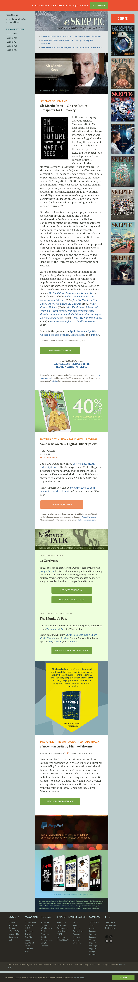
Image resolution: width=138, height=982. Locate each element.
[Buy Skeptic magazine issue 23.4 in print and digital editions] (71, 881)
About (75, 925)
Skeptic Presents (65, 367)
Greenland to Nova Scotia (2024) (62, 931)
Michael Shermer (80, 364)
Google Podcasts (49, 334)
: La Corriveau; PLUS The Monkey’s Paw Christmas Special (71, 47)
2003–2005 (12, 50)
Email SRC (77, 943)
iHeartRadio (77, 334)
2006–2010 (12, 46)
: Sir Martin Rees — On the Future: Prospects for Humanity (72, 36)
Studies (76, 922)
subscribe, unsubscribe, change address (16, 20)
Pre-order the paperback (60, 801)
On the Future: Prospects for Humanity (70, 293)
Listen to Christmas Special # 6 (71, 650)
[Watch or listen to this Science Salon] (71, 73)
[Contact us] (111, 942)
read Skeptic (12, 15)
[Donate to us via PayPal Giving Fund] (71, 832)
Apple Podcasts (78, 331)
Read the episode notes (71, 599)
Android (57, 641)
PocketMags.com (89, 517)
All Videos (81, 367)
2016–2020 (12, 38)
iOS (50, 641)
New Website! (99, 5)
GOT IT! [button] (123, 977)
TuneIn (95, 334)
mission (55, 381)
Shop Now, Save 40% (62, 504)
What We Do (14, 931)
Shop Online (110, 922)
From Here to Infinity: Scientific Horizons (72, 321)
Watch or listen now (60, 350)
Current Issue (30, 922)
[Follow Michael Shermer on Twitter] (111, 938)
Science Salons (62, 364)
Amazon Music (47, 940)
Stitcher (64, 334)
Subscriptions (110, 925)
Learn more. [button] (79, 977)
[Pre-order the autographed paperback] (71, 698)
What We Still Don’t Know (87, 318)
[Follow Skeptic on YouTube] (107, 942)
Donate (123, 19)
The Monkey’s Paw (55, 629)
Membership (14, 934)
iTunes (71, 634)
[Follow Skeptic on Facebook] (107, 938)
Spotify (92, 331)
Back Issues (110, 928)
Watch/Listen (46, 928)
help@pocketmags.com (86, 520)
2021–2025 (12, 33)
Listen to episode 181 (72, 590)
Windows (73, 641)
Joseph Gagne (47, 571)
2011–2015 (12, 42)
